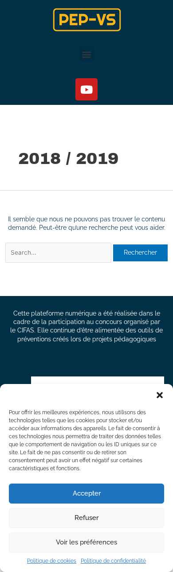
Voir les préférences (86, 542)
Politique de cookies (51, 561)
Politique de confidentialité (113, 561)
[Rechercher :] (59, 252)
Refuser (86, 518)
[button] (159, 395)
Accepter (87, 493)
